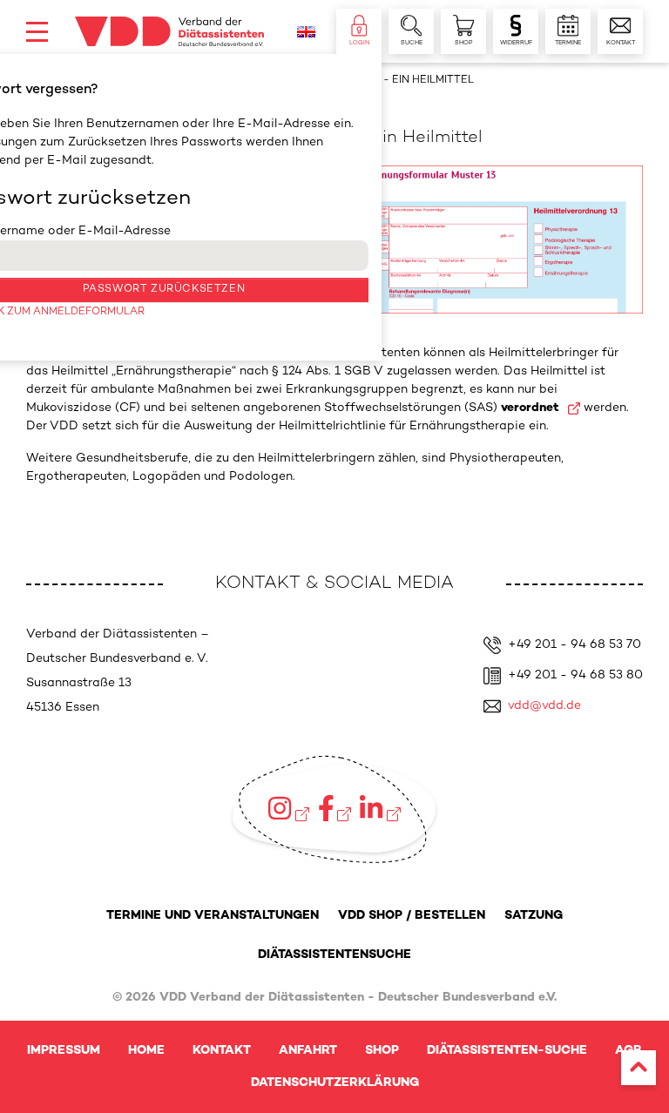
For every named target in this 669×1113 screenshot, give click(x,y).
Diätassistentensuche (334, 954)
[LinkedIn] (380, 808)
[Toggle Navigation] (37, 32)
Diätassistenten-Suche (507, 1050)
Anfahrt (308, 1050)
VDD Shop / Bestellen (411, 915)
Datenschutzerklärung (335, 1082)
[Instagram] (288, 808)
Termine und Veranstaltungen (212, 915)
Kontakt (222, 1050)
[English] (306, 31)
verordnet (532, 408)
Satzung (533, 915)
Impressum (63, 1050)
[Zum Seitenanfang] (638, 1067)
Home (146, 1050)
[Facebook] (335, 808)
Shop (382, 1050)
